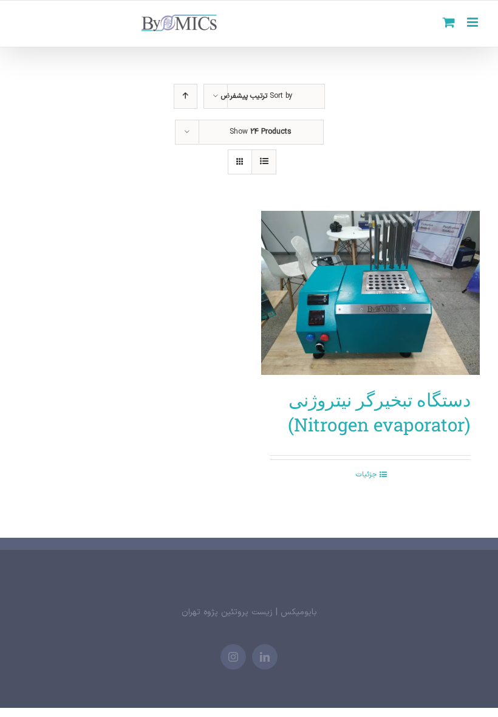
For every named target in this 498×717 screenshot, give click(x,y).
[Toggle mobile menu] (473, 22)
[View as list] (264, 162)
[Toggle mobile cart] (449, 22)
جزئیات (366, 474)
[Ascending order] (185, 96)
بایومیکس (299, 612)
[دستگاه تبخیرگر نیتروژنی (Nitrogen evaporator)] (370, 293)
